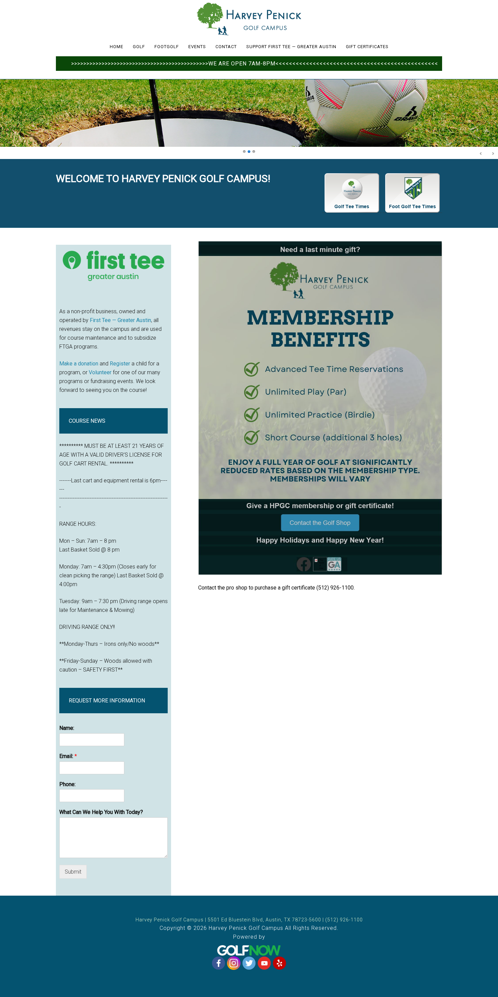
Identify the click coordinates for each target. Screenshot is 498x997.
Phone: (67, 784)
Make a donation (78, 363)
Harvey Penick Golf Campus (249, 19)
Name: (66, 728)
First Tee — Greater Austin (120, 320)
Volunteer (100, 372)
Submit (73, 872)
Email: (68, 756)
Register (120, 363)
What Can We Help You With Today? (101, 812)
